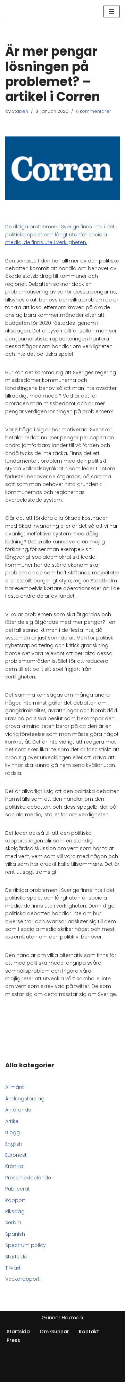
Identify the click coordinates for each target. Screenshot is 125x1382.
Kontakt (89, 1331)
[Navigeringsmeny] (111, 11)
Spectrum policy (25, 1245)
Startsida (16, 1256)
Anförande (18, 1109)
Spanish (15, 1234)
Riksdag (15, 1211)
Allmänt (14, 1087)
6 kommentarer (93, 111)
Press (13, 1340)
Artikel (12, 1121)
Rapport (15, 1200)
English (13, 1143)
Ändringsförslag (24, 1098)
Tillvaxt (13, 1267)
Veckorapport (22, 1278)
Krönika (14, 1166)
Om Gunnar (54, 1331)
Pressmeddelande (28, 1177)
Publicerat (17, 1188)
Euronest (16, 1155)
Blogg (12, 1132)
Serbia (13, 1222)
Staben (20, 111)
